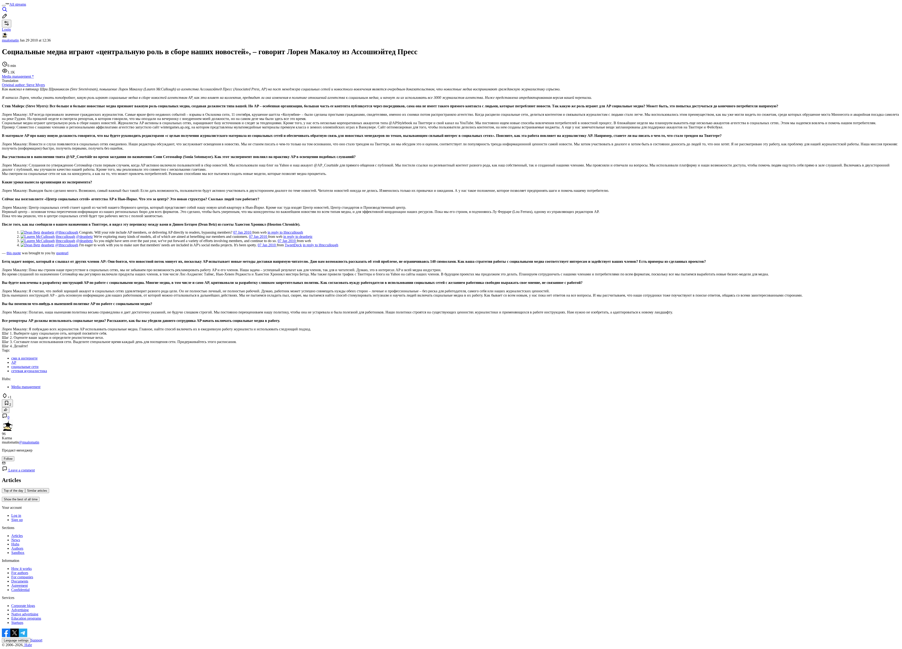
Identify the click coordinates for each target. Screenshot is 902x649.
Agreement (19, 585)
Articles (17, 536)
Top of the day (13, 490)
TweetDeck (293, 245)
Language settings (16, 640)
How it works (21, 569)
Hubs (15, 544)
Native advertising (24, 614)
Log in (16, 516)
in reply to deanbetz (297, 237)
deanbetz (47, 232)
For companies (22, 577)
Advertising (20, 610)
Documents (19, 581)
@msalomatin (29, 442)
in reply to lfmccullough (285, 232)
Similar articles (37, 490)
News (15, 540)
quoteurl (62, 253)
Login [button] (6, 29)
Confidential (20, 590)
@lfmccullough (66, 232)
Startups (17, 623)
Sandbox (17, 553)
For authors (19, 573)
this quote (14, 253)
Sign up (17, 520)
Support (36, 640)
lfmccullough (65, 237)
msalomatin (10, 40)
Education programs (26, 618)
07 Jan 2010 (242, 232)
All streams (17, 4)
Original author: (23, 85)
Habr (27, 645)
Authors (17, 548)
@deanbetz (84, 237)
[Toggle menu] (4, 5)
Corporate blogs (23, 606)
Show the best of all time (21, 499)
